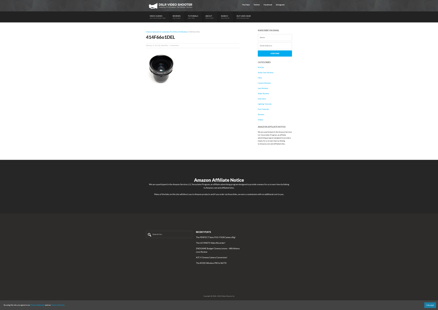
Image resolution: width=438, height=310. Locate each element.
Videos (260, 120)
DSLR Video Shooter (170, 5)
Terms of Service (57, 305)
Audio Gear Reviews (266, 72)
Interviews (262, 99)
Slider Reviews (263, 93)
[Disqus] (193, 127)
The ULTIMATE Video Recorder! (210, 243)
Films (260, 78)
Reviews (261, 114)
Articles (261, 67)
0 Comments (174, 45)
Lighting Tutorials (265, 104)
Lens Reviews (263, 88)
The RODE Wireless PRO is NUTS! (211, 263)
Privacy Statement (37, 305)
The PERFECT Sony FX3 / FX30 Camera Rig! (216, 237)
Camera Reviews (264, 83)
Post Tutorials (263, 109)
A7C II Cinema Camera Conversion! (211, 257)
